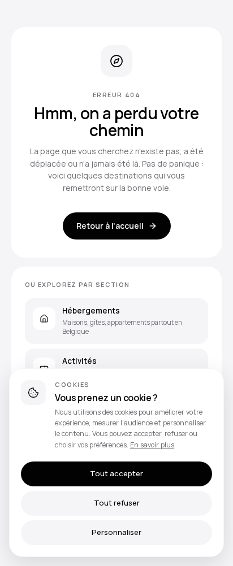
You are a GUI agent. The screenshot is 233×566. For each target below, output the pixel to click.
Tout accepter (116, 473)
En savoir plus (152, 445)
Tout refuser (117, 503)
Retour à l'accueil (110, 225)
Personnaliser (116, 532)
